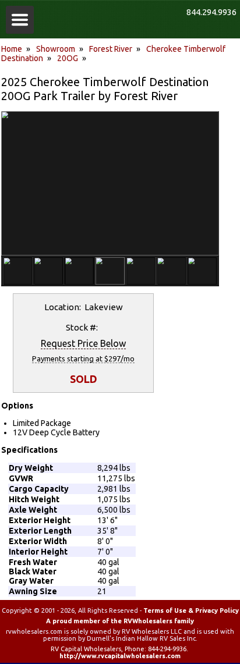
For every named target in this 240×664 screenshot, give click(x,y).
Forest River (110, 49)
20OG (67, 58)
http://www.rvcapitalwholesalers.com (120, 655)
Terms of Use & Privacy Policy (191, 610)
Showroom (55, 49)
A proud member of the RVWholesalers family (120, 620)
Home (11, 49)
